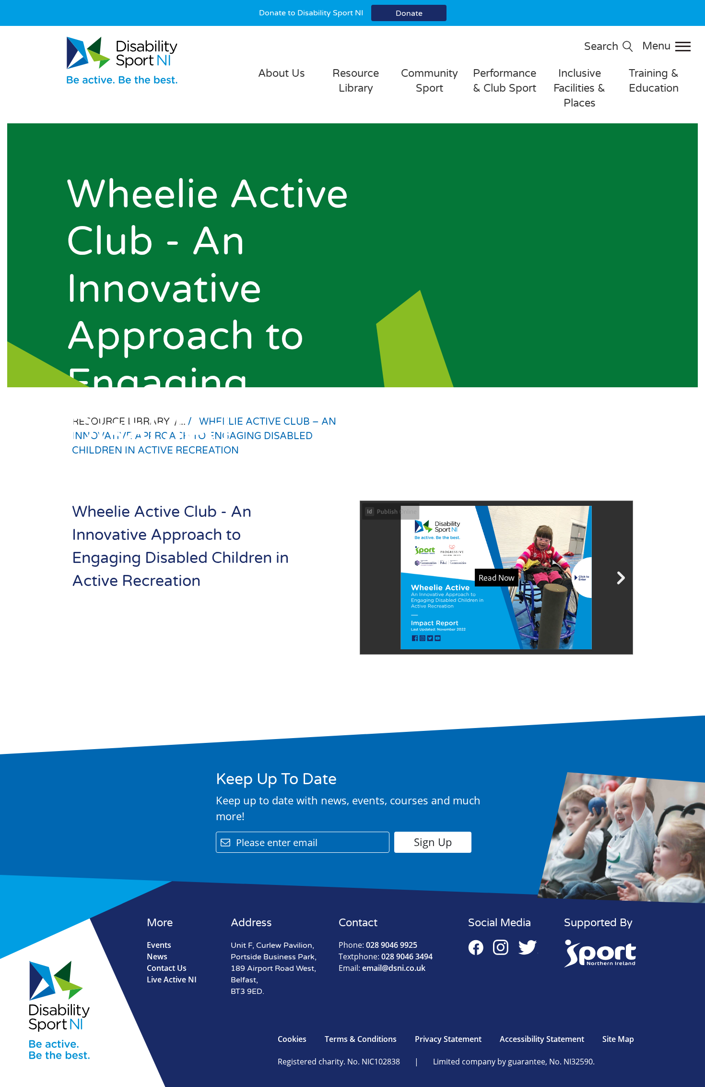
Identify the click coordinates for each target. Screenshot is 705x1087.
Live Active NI (172, 979)
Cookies (292, 1039)
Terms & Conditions (361, 1039)
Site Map (618, 1039)
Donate (409, 13)
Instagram (500, 947)
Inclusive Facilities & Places (579, 88)
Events (159, 945)
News (157, 956)
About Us (281, 73)
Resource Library (355, 81)
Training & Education (654, 81)
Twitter (528, 947)
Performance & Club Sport (504, 81)
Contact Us (167, 968)
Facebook (475, 947)
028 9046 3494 (386, 956)
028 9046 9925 (378, 945)
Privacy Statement (448, 1039)
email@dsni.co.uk (382, 968)
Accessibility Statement (542, 1039)
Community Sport (429, 81)
